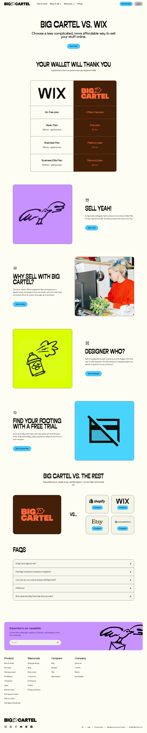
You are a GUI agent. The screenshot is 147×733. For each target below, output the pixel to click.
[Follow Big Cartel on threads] (10, 726)
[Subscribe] (57, 642)
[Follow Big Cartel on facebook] (16, 726)
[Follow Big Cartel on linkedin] (31, 726)
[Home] (17, 4)
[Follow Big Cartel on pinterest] (26, 726)
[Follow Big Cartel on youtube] (21, 726)
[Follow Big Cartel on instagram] (5, 726)
